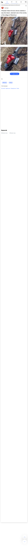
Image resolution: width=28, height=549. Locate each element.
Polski (17, 88)
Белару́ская (13, 88)
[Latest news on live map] (3, 2)
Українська (7, 88)
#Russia (4, 82)
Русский (3, 88)
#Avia (11, 82)
